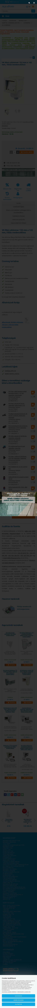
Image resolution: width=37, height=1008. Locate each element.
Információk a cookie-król (24, 992)
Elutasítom (18, 1004)
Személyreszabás (18, 1000)
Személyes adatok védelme (9, 992)
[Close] (34, 3)
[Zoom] (29, 3)
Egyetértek (18, 996)
